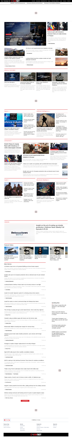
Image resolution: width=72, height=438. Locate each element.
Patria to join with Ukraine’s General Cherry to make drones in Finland (56, 34)
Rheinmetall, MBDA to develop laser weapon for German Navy (19, 326)
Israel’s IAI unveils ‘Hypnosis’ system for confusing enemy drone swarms (21, 293)
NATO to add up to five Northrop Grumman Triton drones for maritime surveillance (24, 360)
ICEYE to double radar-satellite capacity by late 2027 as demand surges (29, 115)
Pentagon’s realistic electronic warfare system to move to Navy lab (45, 197)
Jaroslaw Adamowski (9, 281)
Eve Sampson (29, 53)
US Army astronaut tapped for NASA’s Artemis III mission (29, 120)
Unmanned (8, 34)
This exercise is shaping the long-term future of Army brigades (61, 199)
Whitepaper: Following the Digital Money (34, 3)
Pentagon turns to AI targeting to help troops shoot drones (28, 200)
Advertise (38, 425)
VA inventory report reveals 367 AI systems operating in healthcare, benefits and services (45, 130)
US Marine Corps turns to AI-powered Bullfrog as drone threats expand (58, 153)
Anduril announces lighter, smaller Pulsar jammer (61, 183)
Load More (25, 400)
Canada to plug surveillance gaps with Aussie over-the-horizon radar (20, 318)
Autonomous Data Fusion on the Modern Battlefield (27, 83)
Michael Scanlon (30, 64)
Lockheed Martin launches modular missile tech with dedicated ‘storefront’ (38, 59)
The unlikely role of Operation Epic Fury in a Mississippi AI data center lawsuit (61, 115)
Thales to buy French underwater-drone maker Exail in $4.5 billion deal (21, 368)
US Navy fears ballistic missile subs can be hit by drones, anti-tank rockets (29, 184)
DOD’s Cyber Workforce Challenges (42, 83)
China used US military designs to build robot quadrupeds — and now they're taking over (55, 257)
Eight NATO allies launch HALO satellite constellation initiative (11, 129)
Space (6, 111)
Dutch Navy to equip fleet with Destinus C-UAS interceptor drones (23, 37)
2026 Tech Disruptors (9, 82)
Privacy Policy (6, 425)
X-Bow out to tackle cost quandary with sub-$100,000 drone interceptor (40, 163)
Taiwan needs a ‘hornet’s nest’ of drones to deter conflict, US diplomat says (22, 377)
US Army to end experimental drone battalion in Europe (39, 48)
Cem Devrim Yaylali (9, 357)
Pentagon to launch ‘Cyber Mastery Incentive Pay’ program (29, 189)
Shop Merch (22, 430)
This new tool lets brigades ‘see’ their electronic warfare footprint (61, 194)
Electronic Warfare (42, 180)
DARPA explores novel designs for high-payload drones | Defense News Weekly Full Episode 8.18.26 (59, 334)
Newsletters (22, 425)
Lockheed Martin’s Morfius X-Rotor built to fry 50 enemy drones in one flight (22, 284)
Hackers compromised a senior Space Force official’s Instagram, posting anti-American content (29, 126)
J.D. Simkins (8, 289)
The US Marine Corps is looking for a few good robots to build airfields (28, 195)
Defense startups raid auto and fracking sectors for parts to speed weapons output (24, 392)
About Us (55, 425)
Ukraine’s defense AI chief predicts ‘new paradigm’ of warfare (61, 122)
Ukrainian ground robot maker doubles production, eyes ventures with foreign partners (22, 334)
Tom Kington (15, 373)
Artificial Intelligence (43, 111)
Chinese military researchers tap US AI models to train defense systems (13, 58)
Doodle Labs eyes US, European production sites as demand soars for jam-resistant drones (41, 172)
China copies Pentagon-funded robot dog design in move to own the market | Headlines (26, 257)
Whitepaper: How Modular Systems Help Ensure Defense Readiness (59, 84)
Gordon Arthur (8, 323)
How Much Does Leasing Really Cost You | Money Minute (41, 257)
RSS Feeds (22, 428)
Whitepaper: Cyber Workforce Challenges (52, 3)
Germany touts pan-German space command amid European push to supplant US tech (29, 133)
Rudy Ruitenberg (10, 43)
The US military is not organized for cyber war (12, 197)
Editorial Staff (39, 430)
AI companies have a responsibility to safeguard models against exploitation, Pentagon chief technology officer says (61, 128)
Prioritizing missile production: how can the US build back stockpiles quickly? (11, 257)
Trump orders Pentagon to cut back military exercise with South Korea (60, 320)
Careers (54, 427)
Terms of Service (7, 427)
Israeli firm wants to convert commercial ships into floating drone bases (21, 301)
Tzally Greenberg (9, 306)
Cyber (6, 180)
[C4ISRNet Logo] (15, 1)
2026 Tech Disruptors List (20, 3)
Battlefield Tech (54, 149)
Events (21, 427)
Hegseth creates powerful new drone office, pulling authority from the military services (25, 385)
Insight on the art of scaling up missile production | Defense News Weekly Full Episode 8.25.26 (50, 227)
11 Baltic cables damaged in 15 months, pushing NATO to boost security (62, 188)
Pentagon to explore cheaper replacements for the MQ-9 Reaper (19, 343)
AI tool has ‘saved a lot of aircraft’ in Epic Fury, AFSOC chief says (61, 135)
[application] (19, 232)
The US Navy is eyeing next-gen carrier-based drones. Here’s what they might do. (24, 309)
